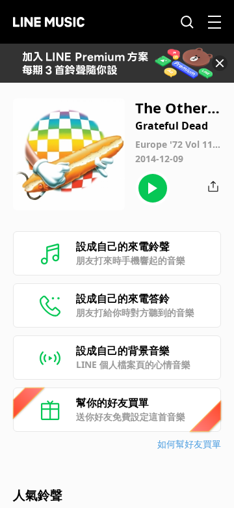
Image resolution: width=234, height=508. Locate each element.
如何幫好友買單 (189, 444)
